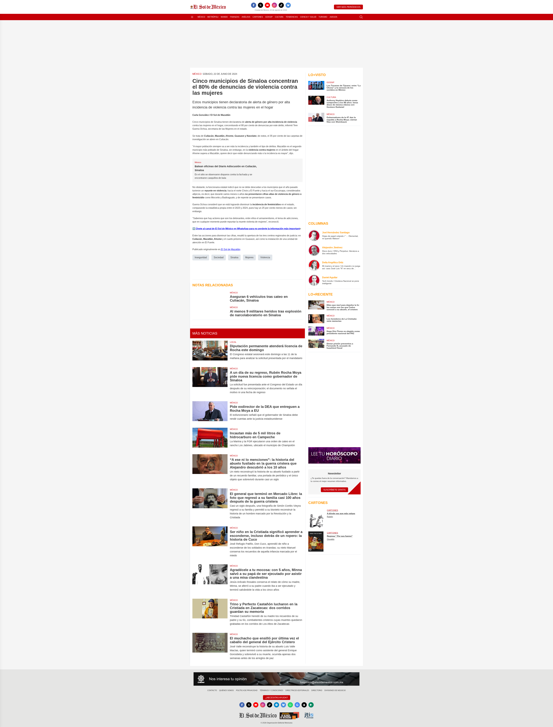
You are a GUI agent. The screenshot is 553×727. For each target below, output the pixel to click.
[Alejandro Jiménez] (314, 250)
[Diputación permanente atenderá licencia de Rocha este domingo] (210, 352)
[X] (260, 5)
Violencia (265, 257)
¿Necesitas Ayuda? (276, 697)
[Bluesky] (288, 5)
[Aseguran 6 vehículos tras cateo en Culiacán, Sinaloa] (210, 296)
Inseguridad (201, 257)
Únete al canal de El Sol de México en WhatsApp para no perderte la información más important (247, 228)
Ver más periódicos (348, 7)
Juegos (333, 17)
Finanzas (234, 17)
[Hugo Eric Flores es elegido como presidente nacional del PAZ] (316, 331)
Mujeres (249, 257)
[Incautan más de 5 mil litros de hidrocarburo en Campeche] (210, 439)
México (201, 17)
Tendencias (292, 17)
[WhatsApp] (290, 704)
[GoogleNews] (297, 704)
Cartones (258, 17)
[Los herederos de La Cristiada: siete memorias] (316, 318)
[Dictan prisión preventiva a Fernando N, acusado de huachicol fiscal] (316, 344)
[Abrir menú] (192, 17)
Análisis (246, 17)
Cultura (279, 17)
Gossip (269, 17)
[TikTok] (281, 5)
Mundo (224, 17)
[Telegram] (276, 704)
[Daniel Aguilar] (314, 280)
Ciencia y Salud (308, 17)
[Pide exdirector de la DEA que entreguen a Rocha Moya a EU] (210, 412)
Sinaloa (234, 257)
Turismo (323, 17)
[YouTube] (267, 5)
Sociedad (219, 257)
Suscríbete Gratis (334, 490)
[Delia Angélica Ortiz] (314, 265)
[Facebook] (253, 5)
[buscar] (361, 17)
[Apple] (304, 704)
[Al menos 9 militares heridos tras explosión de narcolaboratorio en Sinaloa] (210, 311)
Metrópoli (212, 17)
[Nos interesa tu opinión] (276, 679)
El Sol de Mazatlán (230, 249)
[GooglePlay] (311, 704)
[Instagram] (274, 5)
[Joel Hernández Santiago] (314, 235)
